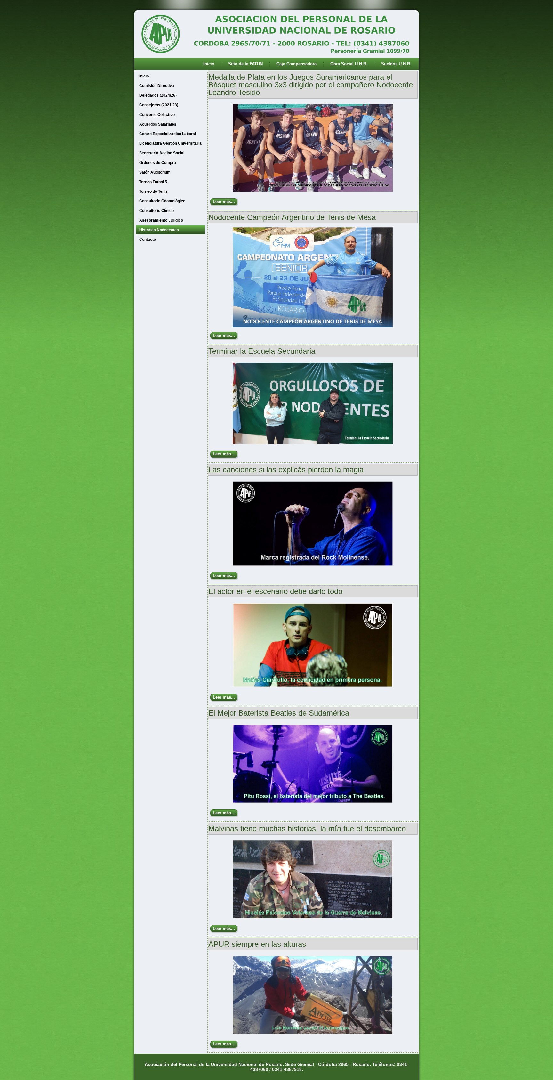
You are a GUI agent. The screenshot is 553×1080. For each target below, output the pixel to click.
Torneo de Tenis (153, 191)
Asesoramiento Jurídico (161, 220)
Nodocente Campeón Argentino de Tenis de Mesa (292, 217)
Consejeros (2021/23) (158, 105)
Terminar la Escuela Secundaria (261, 351)
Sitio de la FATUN (245, 63)
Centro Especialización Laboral (167, 134)
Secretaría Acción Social (161, 153)
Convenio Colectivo (157, 114)
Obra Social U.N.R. (348, 63)
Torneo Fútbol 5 (153, 182)
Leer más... (224, 201)
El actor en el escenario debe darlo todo (275, 591)
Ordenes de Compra (157, 162)
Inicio (208, 63)
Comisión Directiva (156, 86)
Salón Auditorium (155, 172)
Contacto (147, 239)
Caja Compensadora (296, 63)
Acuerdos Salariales (157, 124)
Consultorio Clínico (156, 210)
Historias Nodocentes (159, 230)
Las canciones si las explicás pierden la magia (286, 469)
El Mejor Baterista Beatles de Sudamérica (278, 713)
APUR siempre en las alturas (257, 944)
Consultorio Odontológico (162, 201)
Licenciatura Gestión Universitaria (170, 143)
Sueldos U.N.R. (396, 63)
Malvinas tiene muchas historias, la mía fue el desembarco (307, 828)
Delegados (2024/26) (158, 95)
